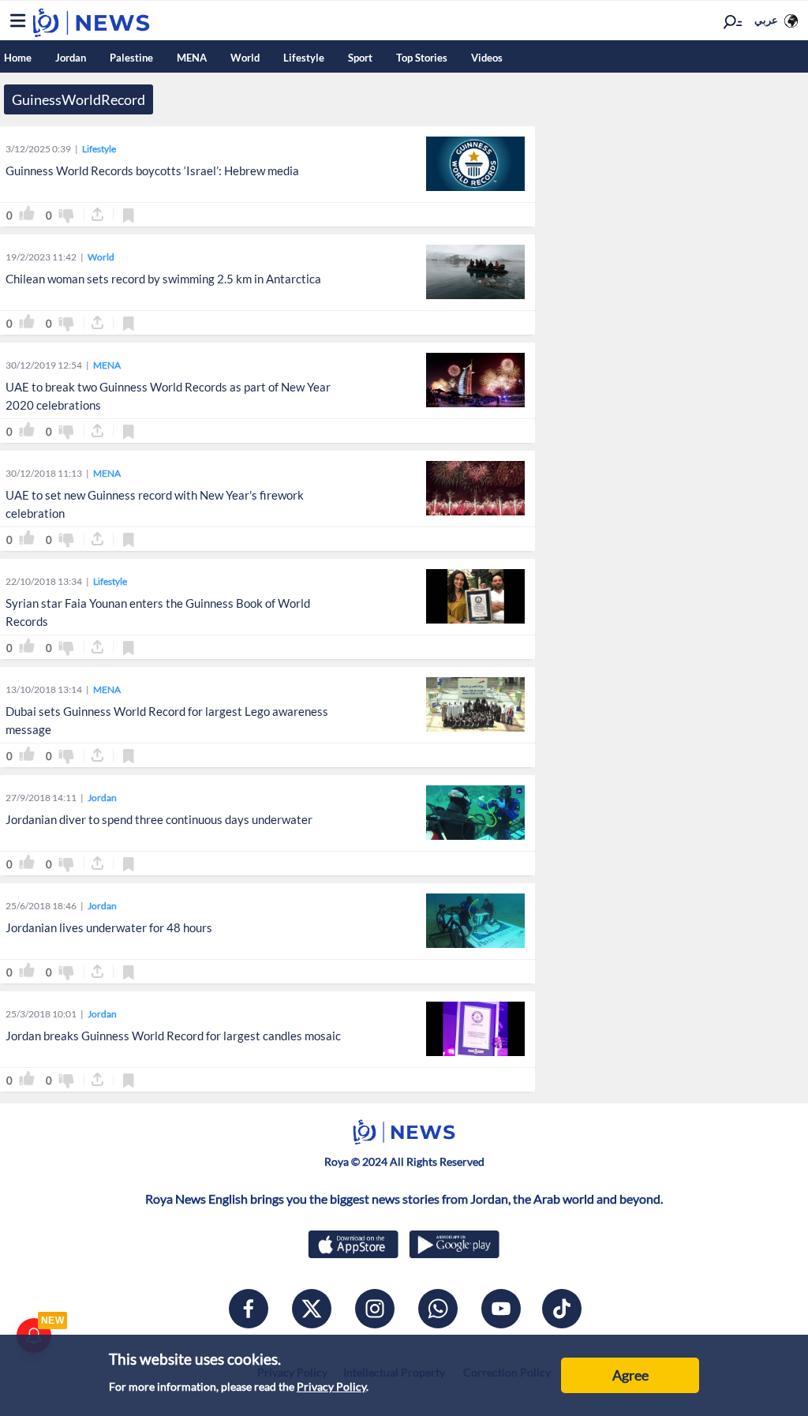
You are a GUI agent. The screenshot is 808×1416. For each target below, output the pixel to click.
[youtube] (501, 1308)
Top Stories (421, 57)
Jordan (70, 57)
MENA (192, 57)
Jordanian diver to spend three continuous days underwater (159, 819)
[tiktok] (562, 1308)
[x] (311, 1308)
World (245, 57)
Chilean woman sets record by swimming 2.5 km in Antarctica (163, 279)
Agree (630, 1375)
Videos (487, 57)
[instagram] (375, 1308)
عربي (766, 19)
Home (18, 57)
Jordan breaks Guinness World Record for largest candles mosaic (173, 1035)
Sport (360, 57)
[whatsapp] (438, 1308)
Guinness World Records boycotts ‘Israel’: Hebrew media (152, 170)
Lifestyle (303, 57)
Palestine (131, 57)
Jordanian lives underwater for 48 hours (109, 927)
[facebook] (248, 1308)
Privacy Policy (331, 1386)
